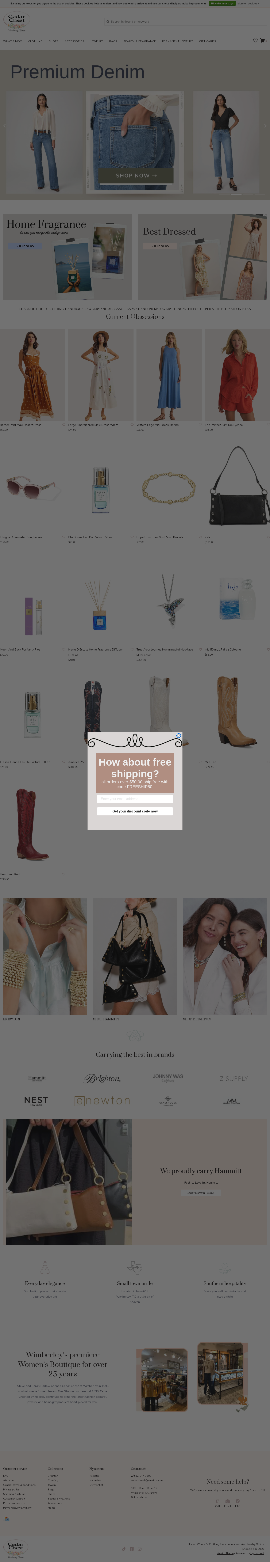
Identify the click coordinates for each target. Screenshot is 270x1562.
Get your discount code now (135, 811)
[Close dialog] (179, 735)
